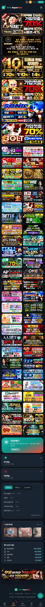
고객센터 (34, 593)
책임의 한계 (27, 593)
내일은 (6, 498)
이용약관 (11, 593)
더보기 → (39, 524)
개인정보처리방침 (19, 593)
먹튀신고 (17, 487)
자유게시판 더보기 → (36, 515)
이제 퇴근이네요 (8, 506)
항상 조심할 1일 (8, 502)
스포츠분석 (27, 487)
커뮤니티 (8, 487)
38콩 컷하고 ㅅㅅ (9, 510)
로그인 (34, 2)
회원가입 (41, 2)
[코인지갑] (30, 2)
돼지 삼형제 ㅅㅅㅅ (9, 493)
